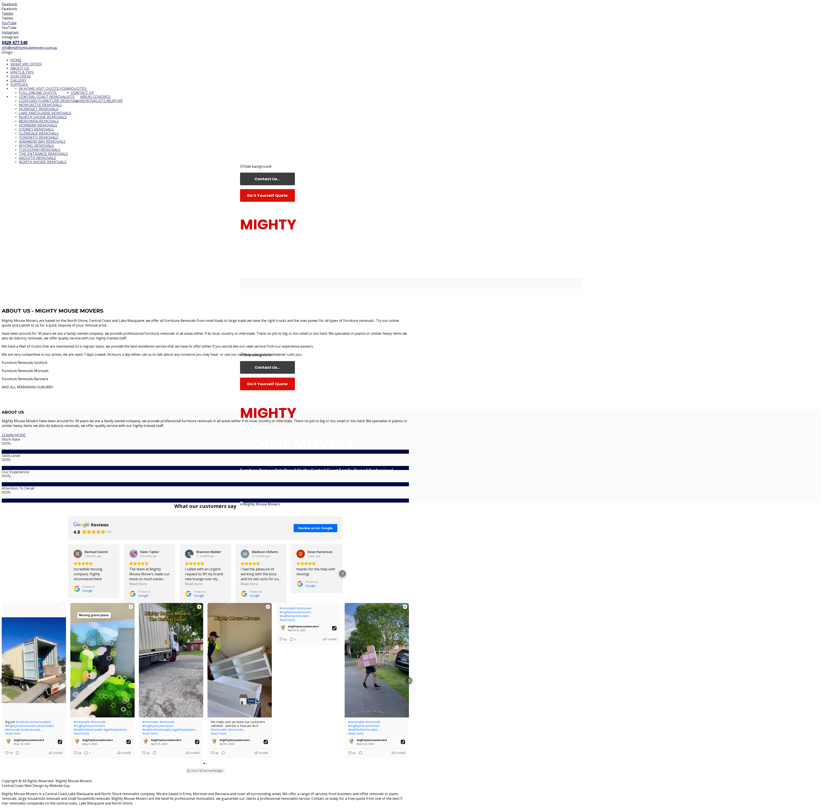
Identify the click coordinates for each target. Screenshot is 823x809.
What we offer (26, 64)
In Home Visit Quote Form (45, 89)
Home (16, 60)
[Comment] (16, 753)
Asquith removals (37, 158)
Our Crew (20, 76)
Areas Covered (95, 97)
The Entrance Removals (43, 154)
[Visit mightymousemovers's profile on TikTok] (9, 741)
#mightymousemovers (21, 726)
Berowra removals (39, 121)
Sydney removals (36, 129)
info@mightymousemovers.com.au (29, 47)
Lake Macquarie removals (45, 113)
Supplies (19, 85)
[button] (68, 573)
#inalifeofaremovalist (88, 730)
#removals (12, 730)
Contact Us (82, 93)
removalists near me (101, 101)
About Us (19, 68)
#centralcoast (30, 730)
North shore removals (43, 117)
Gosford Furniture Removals (49, 101)
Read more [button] (138, 584)
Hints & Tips (22, 72)
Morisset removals (38, 109)
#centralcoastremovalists (33, 722)
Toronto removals (39, 138)
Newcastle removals (40, 105)
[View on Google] (78, 554)
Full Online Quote (38, 93)
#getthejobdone (115, 730)
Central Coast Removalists (47, 97)
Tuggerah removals (39, 150)
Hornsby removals (38, 125)
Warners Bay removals (42, 142)
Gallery (18, 80)
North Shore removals (43, 162)
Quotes (79, 89)
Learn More (14, 435)
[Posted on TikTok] (60, 741)
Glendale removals (39, 133)
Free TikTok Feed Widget (207, 770)
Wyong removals (36, 146)
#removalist (46, 726)
